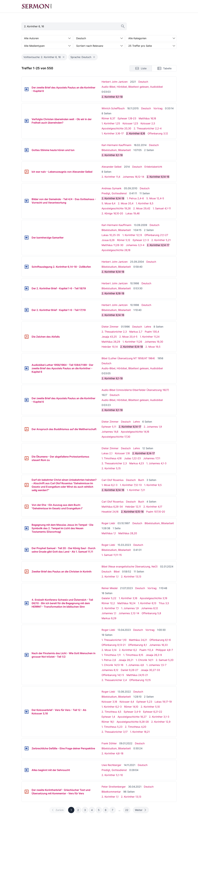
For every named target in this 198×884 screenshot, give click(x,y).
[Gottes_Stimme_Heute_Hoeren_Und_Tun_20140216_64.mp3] (26, 150)
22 (126, 810)
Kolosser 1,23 (130, 123)
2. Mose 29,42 (141, 208)
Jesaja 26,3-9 (154, 654)
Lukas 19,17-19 (163, 701)
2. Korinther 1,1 (110, 576)
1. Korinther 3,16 (128, 598)
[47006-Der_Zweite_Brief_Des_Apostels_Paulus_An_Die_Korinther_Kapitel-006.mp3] (26, 89)
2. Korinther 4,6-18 (112, 753)
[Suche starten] (123, 26)
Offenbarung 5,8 (151, 613)
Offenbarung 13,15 (140, 680)
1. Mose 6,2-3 (109, 485)
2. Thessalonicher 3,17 (115, 731)
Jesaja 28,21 (125, 660)
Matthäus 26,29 (111, 341)
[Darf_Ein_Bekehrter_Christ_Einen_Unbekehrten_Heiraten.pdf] (26, 484)
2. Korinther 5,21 (161, 240)
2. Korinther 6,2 (128, 649)
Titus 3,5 (164, 603)
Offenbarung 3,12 (158, 133)
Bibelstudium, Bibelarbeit (116, 150)
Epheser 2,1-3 (141, 240)
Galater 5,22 (109, 598)
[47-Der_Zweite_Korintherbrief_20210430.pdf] (26, 791)
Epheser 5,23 (144, 701)
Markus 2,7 (135, 331)
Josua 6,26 (108, 240)
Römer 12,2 (108, 603)
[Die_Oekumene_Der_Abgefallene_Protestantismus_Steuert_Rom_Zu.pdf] (26, 458)
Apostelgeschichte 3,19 (153, 598)
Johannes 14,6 (110, 431)
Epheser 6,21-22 (152, 711)
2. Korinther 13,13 (131, 576)
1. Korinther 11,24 (149, 336)
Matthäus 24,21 (138, 639)
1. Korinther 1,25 (111, 123)
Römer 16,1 (108, 721)
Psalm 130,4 (152, 331)
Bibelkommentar (111, 791)
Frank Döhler (109, 743)
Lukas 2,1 (107, 453)
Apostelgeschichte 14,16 (135, 431)
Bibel (117, 571)
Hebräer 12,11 (133, 506)
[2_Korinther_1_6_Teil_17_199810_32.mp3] (26, 309)
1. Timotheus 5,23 (112, 726)
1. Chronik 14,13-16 (112, 665)
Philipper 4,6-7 (164, 649)
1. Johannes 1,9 (130, 608)
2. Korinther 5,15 (111, 468)
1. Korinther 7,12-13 (131, 485)
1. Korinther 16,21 (140, 731)
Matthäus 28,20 (127, 533)
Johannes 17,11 (151, 458)
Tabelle (167, 68)
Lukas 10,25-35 (111, 235)
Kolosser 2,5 (148, 123)
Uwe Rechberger (111, 765)
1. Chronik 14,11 (144, 660)
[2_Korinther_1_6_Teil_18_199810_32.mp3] (26, 288)
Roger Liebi (108, 523)
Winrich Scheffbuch (113, 108)
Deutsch (143, 81)
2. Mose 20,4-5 (128, 336)
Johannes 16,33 (158, 644)
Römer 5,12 (123, 240)
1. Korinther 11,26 (132, 341)
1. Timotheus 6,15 (133, 654)
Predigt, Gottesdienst (114, 193)
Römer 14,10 (131, 706)
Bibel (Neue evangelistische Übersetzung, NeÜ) (130, 566)
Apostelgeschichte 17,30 (116, 436)
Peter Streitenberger (114, 786)
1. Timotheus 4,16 (112, 458)
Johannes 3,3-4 (135, 245)
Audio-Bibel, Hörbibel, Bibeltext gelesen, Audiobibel (132, 86)
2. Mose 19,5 (152, 346)
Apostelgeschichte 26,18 (116, 250)
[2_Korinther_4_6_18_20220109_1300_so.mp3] (26, 748)
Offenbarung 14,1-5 (113, 675)
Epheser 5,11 (109, 426)
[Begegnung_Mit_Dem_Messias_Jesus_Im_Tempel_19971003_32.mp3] (26, 528)
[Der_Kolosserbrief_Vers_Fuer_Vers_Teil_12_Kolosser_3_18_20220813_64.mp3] (26, 711)
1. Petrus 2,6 (109, 660)
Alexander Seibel (111, 166)
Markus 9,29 (109, 618)
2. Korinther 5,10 (150, 706)
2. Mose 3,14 (109, 649)
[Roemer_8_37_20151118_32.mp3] (26, 120)
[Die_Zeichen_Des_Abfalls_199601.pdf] (26, 336)
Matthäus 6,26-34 (112, 506)
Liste (144, 68)
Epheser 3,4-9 (132, 711)
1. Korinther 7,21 (136, 490)
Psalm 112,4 (146, 649)
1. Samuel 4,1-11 (162, 208)
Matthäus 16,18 (147, 118)
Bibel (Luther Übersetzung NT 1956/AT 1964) (128, 358)
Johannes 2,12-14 (129, 613)
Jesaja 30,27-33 (150, 670)
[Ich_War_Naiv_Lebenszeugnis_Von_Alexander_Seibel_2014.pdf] (26, 171)
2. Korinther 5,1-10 (112, 775)
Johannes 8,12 (149, 608)
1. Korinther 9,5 (153, 485)
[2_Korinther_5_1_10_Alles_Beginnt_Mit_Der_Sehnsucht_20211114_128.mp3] (26, 770)
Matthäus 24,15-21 (137, 675)
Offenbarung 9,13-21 (114, 644)
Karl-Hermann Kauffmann (116, 145)
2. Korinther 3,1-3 (159, 716)
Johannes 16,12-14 (133, 176)
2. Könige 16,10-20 (112, 213)
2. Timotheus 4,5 (111, 711)
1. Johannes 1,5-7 (156, 665)
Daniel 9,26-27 (129, 670)
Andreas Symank (111, 188)
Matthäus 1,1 (109, 533)
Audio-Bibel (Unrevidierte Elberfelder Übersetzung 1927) (135, 390)
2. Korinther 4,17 (152, 506)
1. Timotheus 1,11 (111, 654)
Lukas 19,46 (133, 213)
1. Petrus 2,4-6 (135, 198)
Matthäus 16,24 (126, 603)
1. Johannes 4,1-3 (156, 463)
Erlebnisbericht (153, 166)
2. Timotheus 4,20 (135, 726)
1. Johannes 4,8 (135, 665)
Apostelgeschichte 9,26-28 (133, 721)
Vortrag (157, 108)
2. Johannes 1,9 (153, 426)
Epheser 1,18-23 (127, 118)
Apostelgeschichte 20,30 (116, 128)
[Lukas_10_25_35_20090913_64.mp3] (26, 237)
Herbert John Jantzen (115, 81)
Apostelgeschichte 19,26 (116, 208)
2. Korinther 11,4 (111, 176)
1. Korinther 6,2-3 (112, 706)
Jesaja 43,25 (109, 336)
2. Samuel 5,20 (164, 660)
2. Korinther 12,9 (160, 721)
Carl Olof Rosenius (112, 480)
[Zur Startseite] (36, 6)
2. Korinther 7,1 (110, 608)
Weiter (138, 810)
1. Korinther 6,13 (147, 603)
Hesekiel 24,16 (110, 511)
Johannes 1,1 (109, 613)
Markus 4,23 (136, 463)
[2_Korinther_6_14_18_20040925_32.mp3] (26, 266)
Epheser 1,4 (108, 716)
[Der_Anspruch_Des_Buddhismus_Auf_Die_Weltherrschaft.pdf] (26, 429)
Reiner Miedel (110, 588)
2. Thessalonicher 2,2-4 (148, 128)
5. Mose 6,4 (108, 203)
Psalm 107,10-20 (155, 511)
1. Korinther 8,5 (144, 203)
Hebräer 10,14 (110, 346)
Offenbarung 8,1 (137, 644)
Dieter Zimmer (110, 326)
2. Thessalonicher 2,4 (114, 680)
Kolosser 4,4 (127, 701)
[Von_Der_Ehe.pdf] (26, 506)
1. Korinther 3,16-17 (113, 133)
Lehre (147, 326)
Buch (141, 480)
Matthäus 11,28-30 (112, 245)
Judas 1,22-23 (132, 458)
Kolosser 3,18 (109, 701)
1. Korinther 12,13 (132, 235)
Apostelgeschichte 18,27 (132, 716)
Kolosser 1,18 (122, 453)
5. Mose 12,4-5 (155, 198)
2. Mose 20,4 (125, 203)
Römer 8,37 (108, 118)
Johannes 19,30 (154, 341)
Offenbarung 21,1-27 (156, 235)
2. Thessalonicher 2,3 (114, 331)
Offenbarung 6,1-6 (160, 639)
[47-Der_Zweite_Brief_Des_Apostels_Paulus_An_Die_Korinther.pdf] (26, 571)
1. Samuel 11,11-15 (112, 554)
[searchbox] (74, 26)
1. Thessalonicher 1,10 (114, 639)
